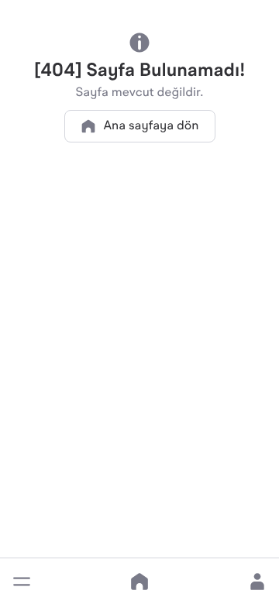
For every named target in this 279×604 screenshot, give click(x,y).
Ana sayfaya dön (151, 126)
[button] (22, 581)
